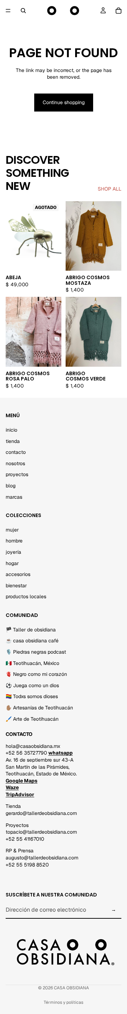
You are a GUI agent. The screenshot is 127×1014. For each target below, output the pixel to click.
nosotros (15, 463)
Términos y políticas (63, 1002)
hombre (14, 541)
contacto (16, 452)
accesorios (18, 574)
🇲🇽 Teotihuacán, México (32, 663)
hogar (12, 563)
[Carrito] (118, 10)
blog (11, 485)
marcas (14, 496)
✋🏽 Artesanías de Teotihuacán (39, 707)
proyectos (17, 474)
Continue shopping (64, 102)
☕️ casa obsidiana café (32, 640)
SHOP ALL (109, 189)
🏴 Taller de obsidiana (31, 629)
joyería (13, 552)
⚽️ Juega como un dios (32, 685)
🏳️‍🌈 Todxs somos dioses (32, 696)
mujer (12, 529)
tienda (13, 441)
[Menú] (8, 10)
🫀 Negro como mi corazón (36, 674)
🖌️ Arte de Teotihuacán (32, 718)
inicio (11, 430)
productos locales (26, 596)
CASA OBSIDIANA (71, 988)
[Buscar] (23, 10)
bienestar (16, 585)
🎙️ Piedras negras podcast (36, 652)
